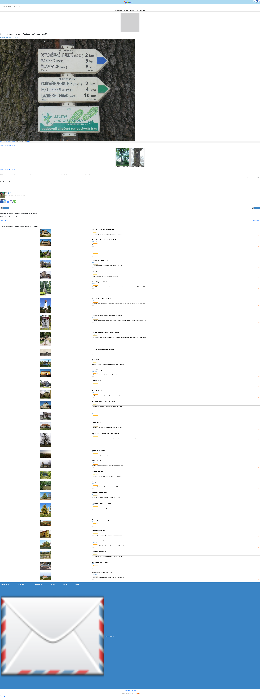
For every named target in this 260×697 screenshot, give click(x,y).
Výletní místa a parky (10, 37)
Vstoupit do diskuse (4, 220)
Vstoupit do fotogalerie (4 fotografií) (7, 145)
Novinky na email (109, 636)
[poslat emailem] (4, 201)
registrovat (256, 2)
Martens (28, 141)
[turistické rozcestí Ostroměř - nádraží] (130, 90)
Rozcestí (17, 37)
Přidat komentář (255, 220)
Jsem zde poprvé (5, 584)
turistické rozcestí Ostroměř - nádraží (7, 141)
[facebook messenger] (8, 201)
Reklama (53, 584)
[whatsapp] (14, 201)
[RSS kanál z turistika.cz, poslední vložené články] (138, 693)
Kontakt (77, 584)
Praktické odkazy (38, 584)
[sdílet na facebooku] (1, 201)
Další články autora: (9, 193)
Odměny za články (21, 584)
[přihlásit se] (256, 1)
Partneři (65, 584)
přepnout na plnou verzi (130, 690)
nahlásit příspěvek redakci (20, 195)
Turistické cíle (2, 37)
